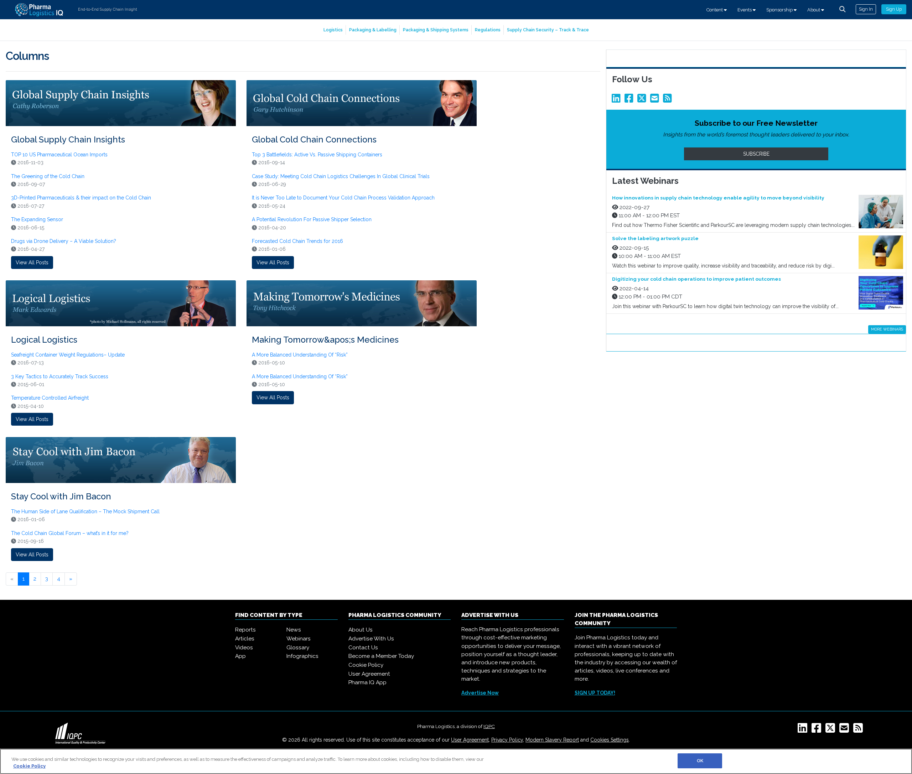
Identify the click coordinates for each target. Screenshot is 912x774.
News (293, 630)
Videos (244, 647)
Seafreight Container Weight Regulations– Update (68, 355)
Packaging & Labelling (373, 29)
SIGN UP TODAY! (595, 693)
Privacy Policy (507, 740)
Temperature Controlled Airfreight (50, 398)
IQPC (489, 726)
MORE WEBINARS (887, 329)
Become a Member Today (381, 656)
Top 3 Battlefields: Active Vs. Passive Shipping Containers (317, 154)
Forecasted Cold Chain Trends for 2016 (297, 241)
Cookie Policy (365, 665)
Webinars (298, 638)
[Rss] (668, 100)
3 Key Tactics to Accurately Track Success (59, 376)
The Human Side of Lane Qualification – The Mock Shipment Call (85, 511)
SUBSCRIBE (756, 154)
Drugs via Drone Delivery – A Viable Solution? (63, 241)
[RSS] (859, 730)
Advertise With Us (371, 638)
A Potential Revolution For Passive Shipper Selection (312, 219)
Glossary (297, 647)
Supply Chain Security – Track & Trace (548, 29)
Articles (244, 638)
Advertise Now (480, 693)
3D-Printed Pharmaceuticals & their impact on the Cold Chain (81, 198)
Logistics (333, 29)
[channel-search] (842, 9)
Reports (245, 630)
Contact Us (363, 647)
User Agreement (369, 674)
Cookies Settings (609, 740)
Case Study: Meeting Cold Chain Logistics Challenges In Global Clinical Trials (341, 176)
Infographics (302, 656)
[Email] (656, 100)
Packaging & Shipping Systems (435, 29)
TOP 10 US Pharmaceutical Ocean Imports (59, 154)
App (240, 656)
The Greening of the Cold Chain (47, 176)
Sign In (866, 9)
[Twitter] (643, 100)
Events (745, 9)
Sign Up (894, 9)
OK (700, 760)
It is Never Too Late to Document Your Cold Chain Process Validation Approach (343, 198)
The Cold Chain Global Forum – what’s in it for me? (70, 533)
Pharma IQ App (367, 682)
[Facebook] (630, 100)
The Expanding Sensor (37, 219)
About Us (360, 630)
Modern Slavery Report (552, 740)
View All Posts (32, 262)
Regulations (488, 29)
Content (715, 9)
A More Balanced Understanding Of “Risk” (300, 355)
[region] (456, 761)
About (814, 9)
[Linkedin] (617, 100)
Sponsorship (780, 9)
